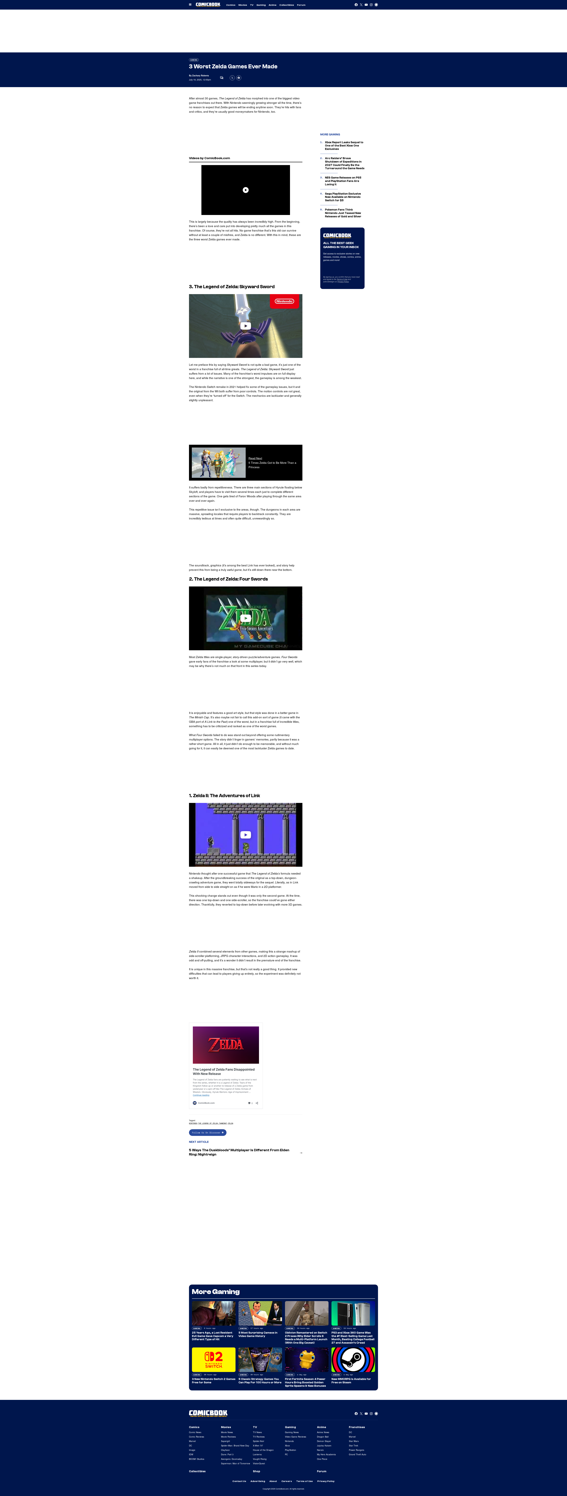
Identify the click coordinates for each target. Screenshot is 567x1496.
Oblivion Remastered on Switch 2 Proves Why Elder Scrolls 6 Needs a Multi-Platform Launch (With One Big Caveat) (306, 1337)
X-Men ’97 (258, 1445)
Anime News (323, 1432)
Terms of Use (342, 279)
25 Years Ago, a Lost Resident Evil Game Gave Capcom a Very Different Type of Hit (212, 1336)
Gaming (261, 5)
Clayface (225, 1449)
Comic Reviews (196, 1436)
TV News (257, 1432)
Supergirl (225, 1441)
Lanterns (257, 1454)
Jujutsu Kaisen (324, 1445)
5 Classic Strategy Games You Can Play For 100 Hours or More (259, 1380)
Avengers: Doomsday (231, 1458)
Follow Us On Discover (207, 1132)
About (273, 1481)
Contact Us (239, 1481)
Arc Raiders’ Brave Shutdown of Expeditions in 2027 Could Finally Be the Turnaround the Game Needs (344, 163)
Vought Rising (260, 1458)
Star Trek (353, 1445)
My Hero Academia (326, 1454)
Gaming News (292, 1432)
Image (192, 1449)
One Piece (322, 1458)
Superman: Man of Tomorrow (235, 1463)
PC (286, 1454)
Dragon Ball (323, 1436)
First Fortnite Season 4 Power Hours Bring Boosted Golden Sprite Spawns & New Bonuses (305, 1382)
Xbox (287, 1445)
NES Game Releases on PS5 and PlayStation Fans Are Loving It (343, 181)
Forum (301, 5)
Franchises (357, 1427)
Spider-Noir (258, 1441)
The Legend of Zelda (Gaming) (212, 1123)
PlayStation (290, 1449)
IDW (191, 1454)
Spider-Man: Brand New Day (235, 1445)
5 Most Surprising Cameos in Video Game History (257, 1334)
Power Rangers (356, 1449)
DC (190, 1445)
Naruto (320, 1449)
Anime (272, 5)
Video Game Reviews (295, 1436)
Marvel (192, 1441)
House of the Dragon (263, 1449)
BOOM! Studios (196, 1458)
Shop (256, 1471)
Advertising (258, 1481)
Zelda (230, 1123)
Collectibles (286, 5)
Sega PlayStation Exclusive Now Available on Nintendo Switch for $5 (343, 197)
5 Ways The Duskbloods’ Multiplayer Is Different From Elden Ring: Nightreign (239, 1152)
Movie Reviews (228, 1436)
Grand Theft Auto (357, 1454)
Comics (231, 5)
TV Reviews (259, 1436)
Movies (242, 5)
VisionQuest (259, 1463)
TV (252, 5)
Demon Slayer (324, 1441)
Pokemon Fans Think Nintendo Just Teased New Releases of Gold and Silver (343, 213)
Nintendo (193, 1123)
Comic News (195, 1432)
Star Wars (354, 1441)
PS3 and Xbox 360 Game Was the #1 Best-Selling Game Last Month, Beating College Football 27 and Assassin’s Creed (352, 1337)
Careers (286, 1481)
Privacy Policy (343, 281)
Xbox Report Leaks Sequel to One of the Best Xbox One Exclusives (344, 146)
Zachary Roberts (200, 75)
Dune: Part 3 (227, 1454)
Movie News (227, 1432)
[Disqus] (245, 1198)
